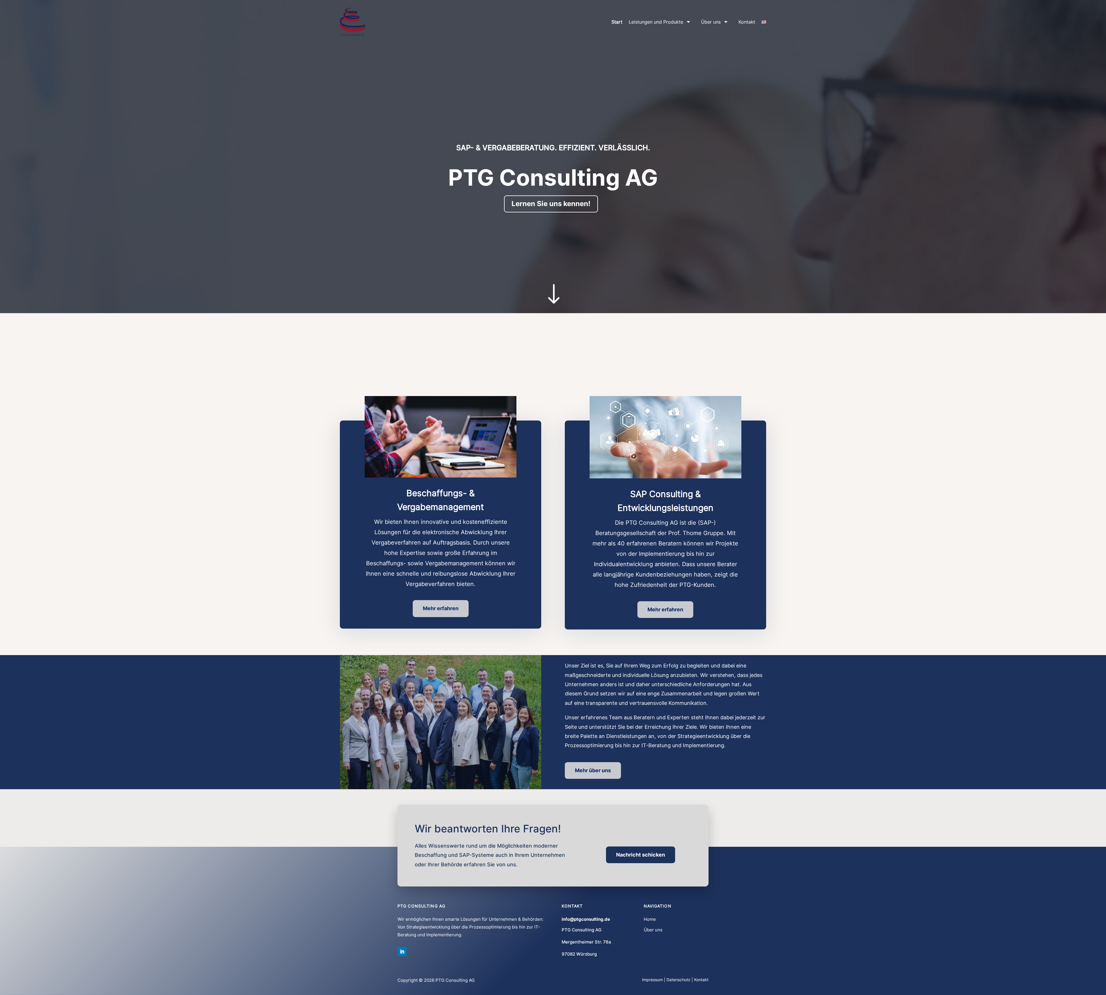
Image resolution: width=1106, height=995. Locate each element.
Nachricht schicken (640, 855)
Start (616, 22)
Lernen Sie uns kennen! (551, 203)
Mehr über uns (593, 770)
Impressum (652, 979)
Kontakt (746, 22)
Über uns (711, 22)
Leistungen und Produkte (656, 22)
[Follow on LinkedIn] (402, 951)
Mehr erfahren (441, 608)
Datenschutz (678, 979)
